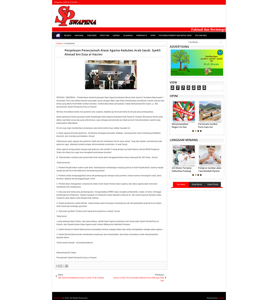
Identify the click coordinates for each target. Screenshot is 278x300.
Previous (222, 115)
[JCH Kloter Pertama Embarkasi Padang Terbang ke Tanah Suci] (183, 155)
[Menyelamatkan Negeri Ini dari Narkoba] (183, 111)
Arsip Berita (197, 184)
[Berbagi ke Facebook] (66, 266)
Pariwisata (141, 35)
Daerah (116, 35)
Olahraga (128, 35)
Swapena (58, 298)
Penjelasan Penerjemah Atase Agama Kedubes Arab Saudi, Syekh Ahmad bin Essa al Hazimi (113, 52)
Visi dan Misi (201, 35)
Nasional (79, 35)
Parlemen (91, 35)
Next (172, 115)
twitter (205, 2)
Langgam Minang (184, 140)
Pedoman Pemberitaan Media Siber (175, 35)
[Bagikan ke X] (63, 266)
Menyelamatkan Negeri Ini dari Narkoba (180, 125)
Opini (152, 35)
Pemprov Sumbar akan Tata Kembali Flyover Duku (209, 169)
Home (58, 35)
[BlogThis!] (60, 266)
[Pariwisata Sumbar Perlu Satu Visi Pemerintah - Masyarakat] (210, 111)
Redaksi (67, 35)
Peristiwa (104, 35)
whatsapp (222, 2)
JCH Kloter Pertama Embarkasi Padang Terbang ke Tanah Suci (181, 169)
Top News (180, 184)
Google (221, 298)
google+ (214, 2)
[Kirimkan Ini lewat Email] (57, 266)
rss (218, 2)
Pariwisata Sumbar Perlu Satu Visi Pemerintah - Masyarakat (208, 125)
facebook (209, 2)
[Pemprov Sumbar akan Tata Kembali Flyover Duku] (210, 155)
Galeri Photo (212, 184)
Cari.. (220, 42)
